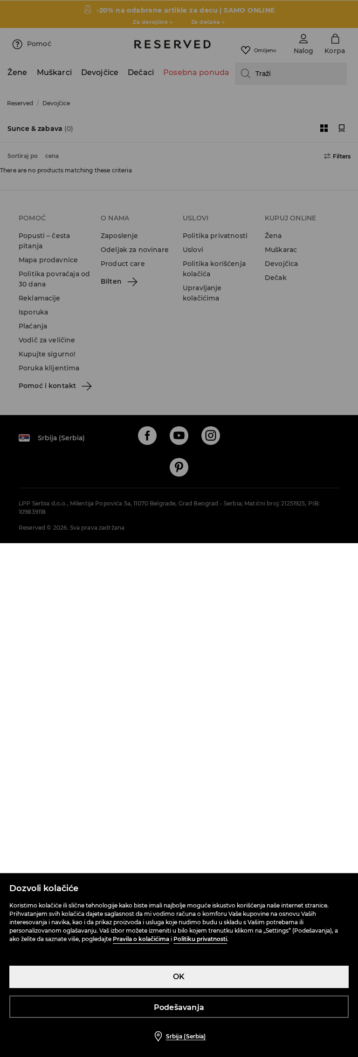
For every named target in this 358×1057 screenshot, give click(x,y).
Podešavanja (179, 1007)
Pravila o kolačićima (141, 938)
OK (179, 976)
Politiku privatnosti (200, 938)
